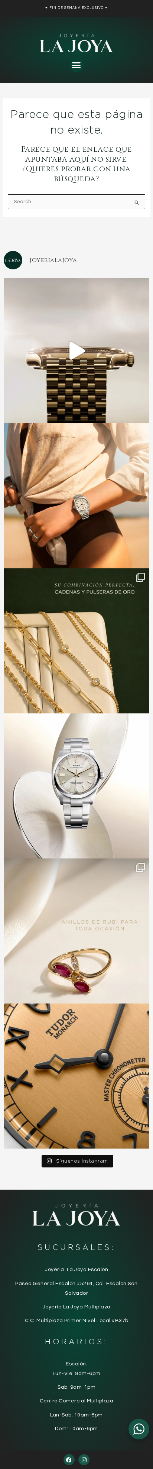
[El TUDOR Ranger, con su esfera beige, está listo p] (76, 495)
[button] (76, 65)
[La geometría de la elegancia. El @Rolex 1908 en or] (76, 350)
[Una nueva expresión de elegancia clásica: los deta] (76, 1076)
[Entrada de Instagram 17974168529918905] (76, 640)
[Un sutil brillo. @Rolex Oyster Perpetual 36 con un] (76, 785)
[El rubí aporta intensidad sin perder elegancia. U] (76, 931)
